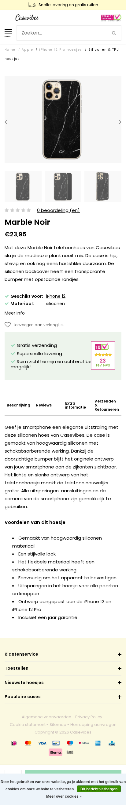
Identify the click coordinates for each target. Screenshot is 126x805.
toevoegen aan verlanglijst (39, 324)
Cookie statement (28, 724)
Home (10, 49)
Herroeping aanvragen (93, 724)
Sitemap (58, 724)
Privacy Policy (88, 717)
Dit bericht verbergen (98, 789)
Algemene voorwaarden (46, 717)
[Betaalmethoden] (14, 743)
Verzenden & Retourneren (106, 405)
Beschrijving (18, 405)
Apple (27, 49)
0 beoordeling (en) (58, 210)
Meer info (15, 313)
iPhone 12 (55, 296)
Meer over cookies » (64, 796)
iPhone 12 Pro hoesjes (60, 49)
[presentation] (6, 122)
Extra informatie (75, 405)
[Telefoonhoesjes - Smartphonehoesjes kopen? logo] (27, 17)
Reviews (44, 405)
